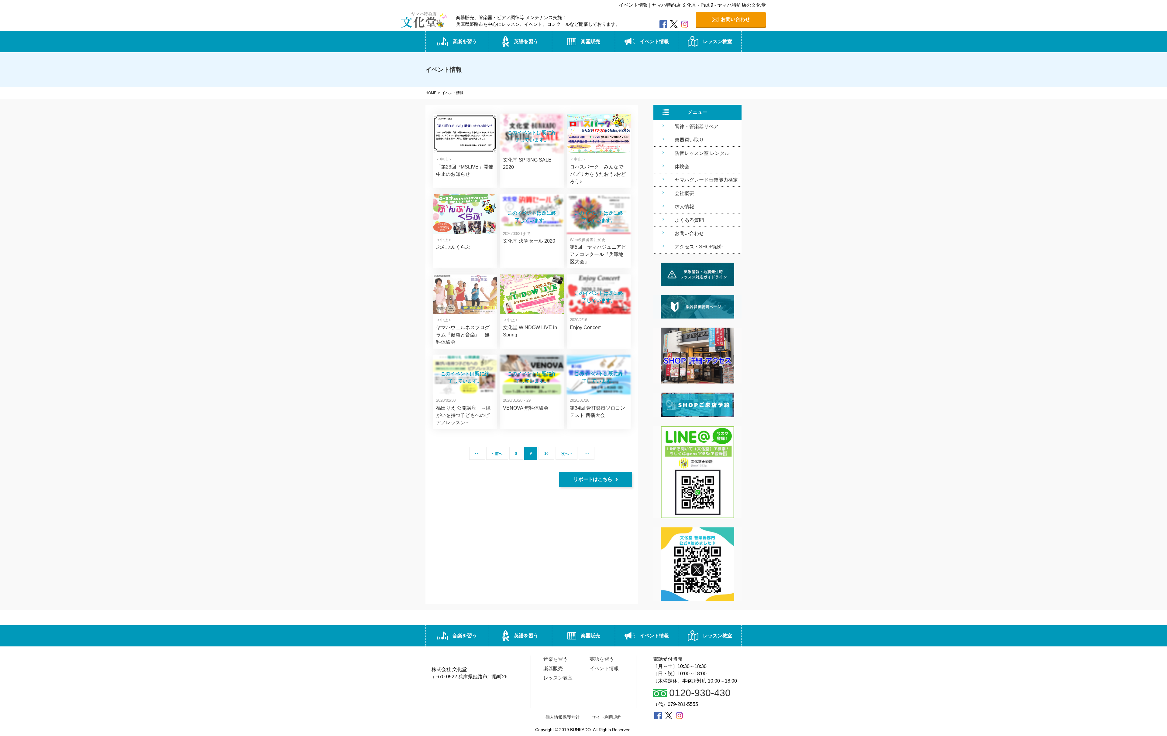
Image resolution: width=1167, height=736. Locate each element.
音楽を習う (465, 41)
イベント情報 (654, 41)
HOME (430, 93)
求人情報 (684, 206)
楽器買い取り (689, 139)
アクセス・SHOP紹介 (699, 246)
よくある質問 (689, 220)
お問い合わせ (689, 233)
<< (477, 453)
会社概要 (684, 193)
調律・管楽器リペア (696, 126)
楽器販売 (590, 41)
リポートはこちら (592, 479)
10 (546, 453)
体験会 (682, 166)
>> (586, 453)
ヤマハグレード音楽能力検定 (706, 179)
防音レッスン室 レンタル (702, 153)
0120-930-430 (700, 693)
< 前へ (497, 453)
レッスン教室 (717, 41)
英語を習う (526, 41)
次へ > (566, 453)
